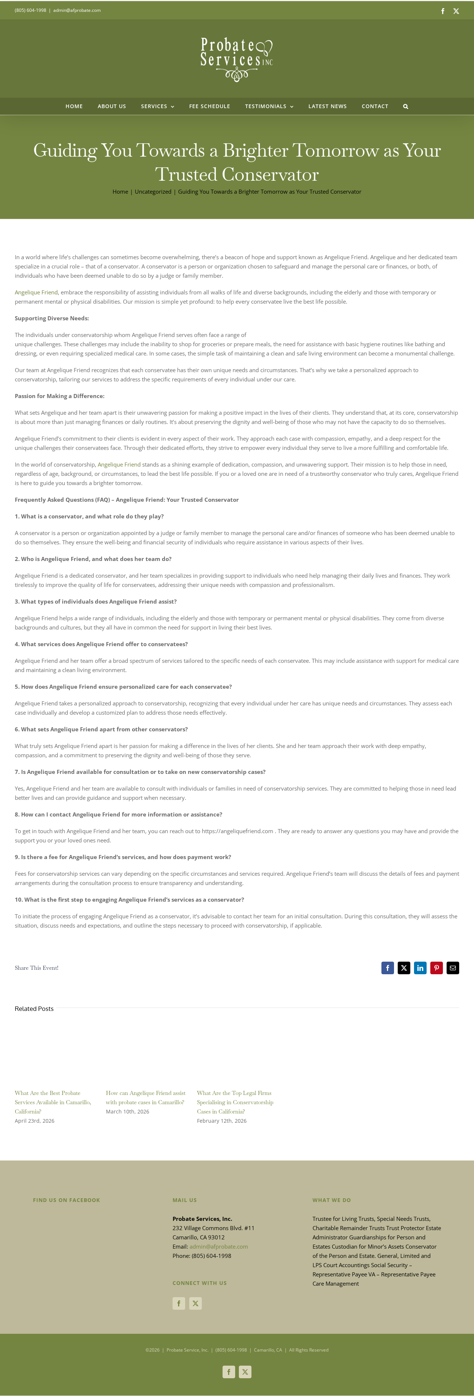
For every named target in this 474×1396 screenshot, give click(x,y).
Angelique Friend (36, 292)
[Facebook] (179, 1303)
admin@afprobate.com (77, 10)
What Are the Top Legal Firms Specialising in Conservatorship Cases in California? (235, 1102)
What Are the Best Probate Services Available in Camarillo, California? (53, 1102)
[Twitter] (195, 1303)
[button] (406, 106)
